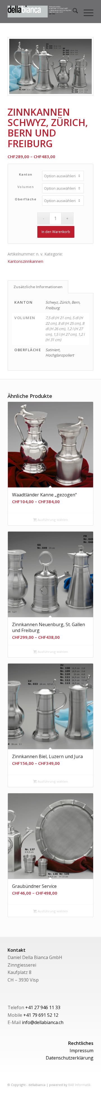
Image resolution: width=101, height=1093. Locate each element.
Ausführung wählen (52, 520)
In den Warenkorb (56, 231)
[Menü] (85, 11)
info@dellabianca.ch (42, 1022)
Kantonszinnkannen (25, 261)
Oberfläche (25, 199)
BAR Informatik (79, 1085)
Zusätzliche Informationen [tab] (38, 286)
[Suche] (72, 11)
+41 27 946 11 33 (42, 1007)
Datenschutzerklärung (69, 1058)
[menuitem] (72, 11)
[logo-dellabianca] (42, 11)
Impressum (81, 1050)
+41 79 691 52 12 (40, 1015)
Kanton (26, 174)
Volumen (25, 187)
